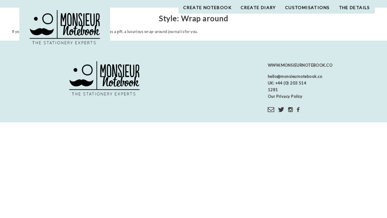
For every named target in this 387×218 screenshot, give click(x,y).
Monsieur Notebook (64, 29)
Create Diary (258, 7)
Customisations (307, 7)
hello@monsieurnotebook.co (295, 76)
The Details (354, 7)
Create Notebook (207, 7)
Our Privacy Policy (285, 96)
